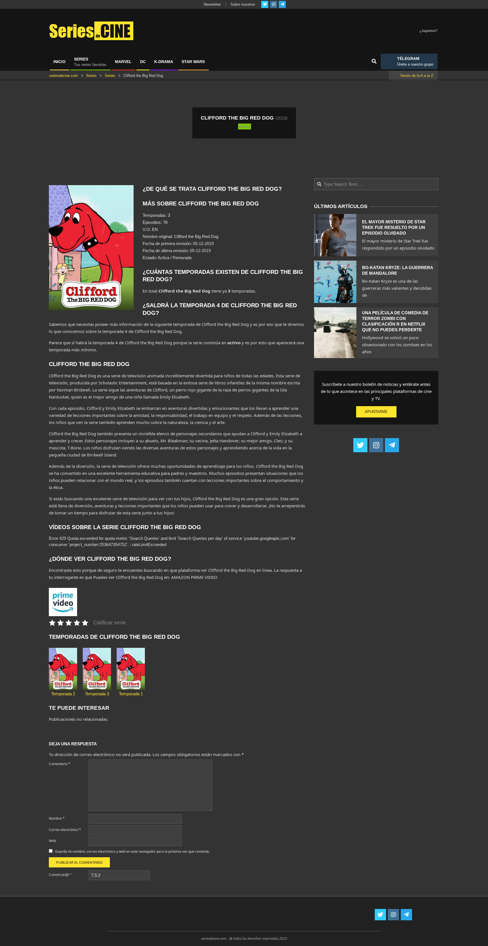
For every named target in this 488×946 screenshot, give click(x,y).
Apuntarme (376, 412)
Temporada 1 (131, 693)
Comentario (59, 763)
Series (244, 126)
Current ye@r (60, 875)
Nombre (57, 818)
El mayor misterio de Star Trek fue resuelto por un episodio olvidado (394, 227)
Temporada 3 (97, 693)
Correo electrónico (65, 829)
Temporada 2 (63, 693)
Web (52, 840)
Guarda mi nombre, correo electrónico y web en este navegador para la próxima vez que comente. (132, 851)
